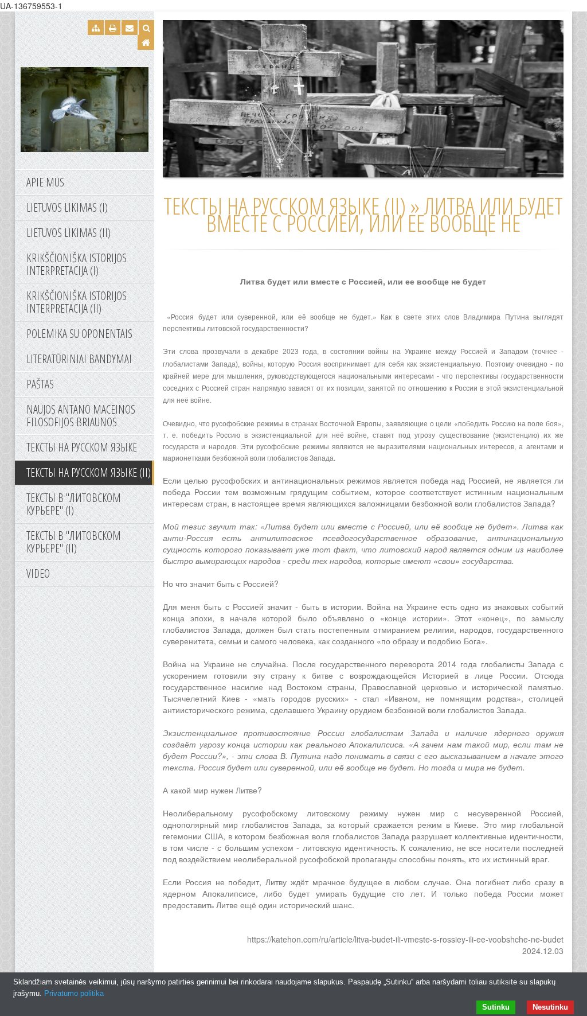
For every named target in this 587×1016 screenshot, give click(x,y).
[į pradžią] (84, 108)
